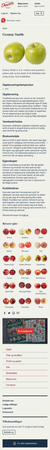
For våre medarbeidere (27, 443)
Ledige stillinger (10, 404)
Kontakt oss (8, 400)
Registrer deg (15, 13)
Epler (5, 28)
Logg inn (4, 13)
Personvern (8, 412)
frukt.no (25, 215)
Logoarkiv (7, 408)
